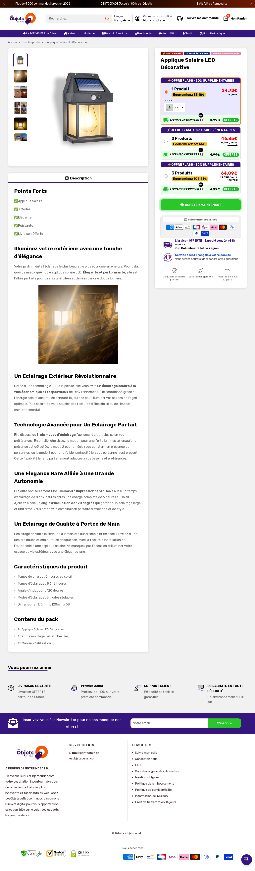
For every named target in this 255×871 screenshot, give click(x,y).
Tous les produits (32, 42)
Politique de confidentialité (153, 790)
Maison (71, 33)
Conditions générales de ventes (157, 771)
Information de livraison (151, 796)
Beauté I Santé (114, 33)
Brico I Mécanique (214, 33)
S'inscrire (224, 723)
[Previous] (4, 3)
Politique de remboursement (154, 783)
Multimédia (145, 33)
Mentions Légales (147, 777)
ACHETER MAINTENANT (203, 205)
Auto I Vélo (169, 33)
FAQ (138, 765)
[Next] (251, 3)
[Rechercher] (107, 19)
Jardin (189, 33)
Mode (87, 33)
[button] (201, 101)
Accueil (12, 42)
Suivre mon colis (146, 752)
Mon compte (152, 20)
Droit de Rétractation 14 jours (155, 802)
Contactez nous (146, 759)
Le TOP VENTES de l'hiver (41, 33)
